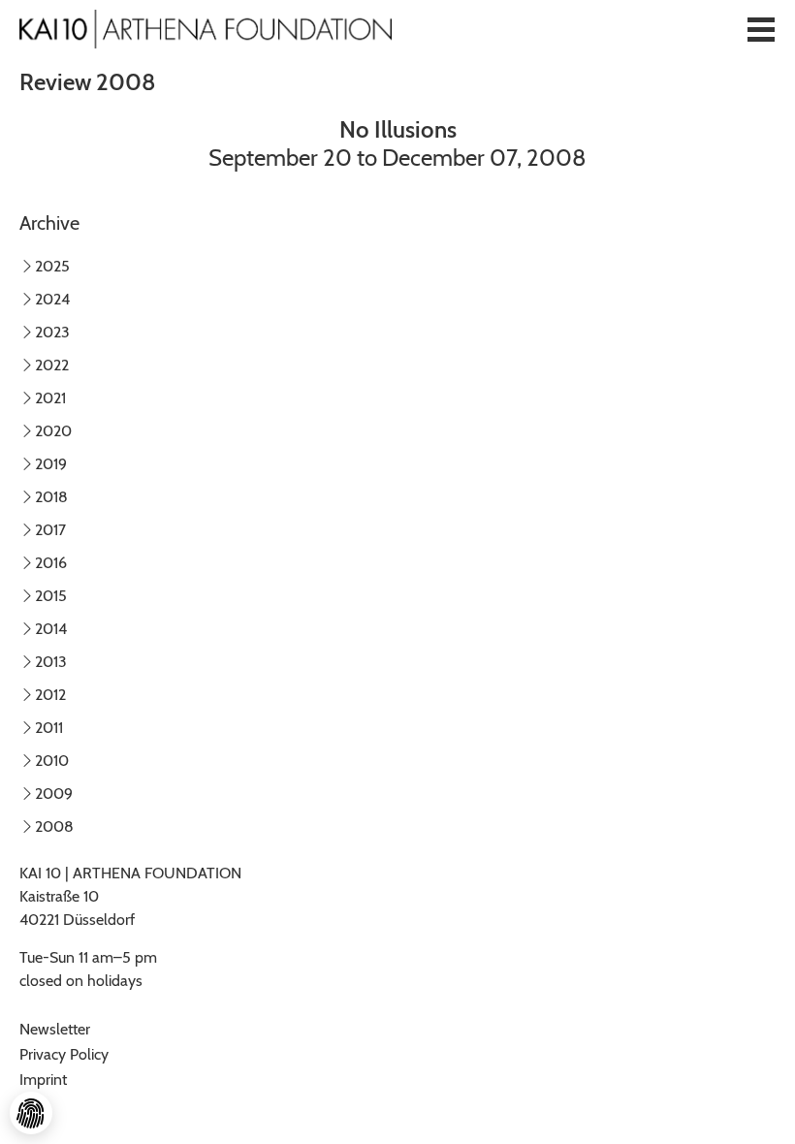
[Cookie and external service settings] (31, 1113)
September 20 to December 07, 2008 (397, 143)
